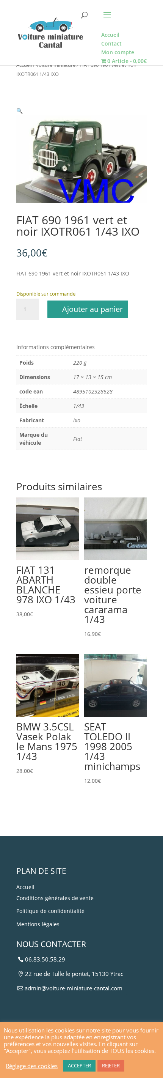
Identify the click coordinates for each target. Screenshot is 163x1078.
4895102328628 (93, 391)
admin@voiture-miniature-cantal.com (73, 988)
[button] (19, 110)
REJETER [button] (111, 1065)
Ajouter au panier (92, 309)
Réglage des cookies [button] (32, 1065)
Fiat (77, 438)
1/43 (78, 405)
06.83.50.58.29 (45, 959)
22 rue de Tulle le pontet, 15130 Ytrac (74, 973)
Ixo (76, 420)
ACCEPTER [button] (79, 1065)
